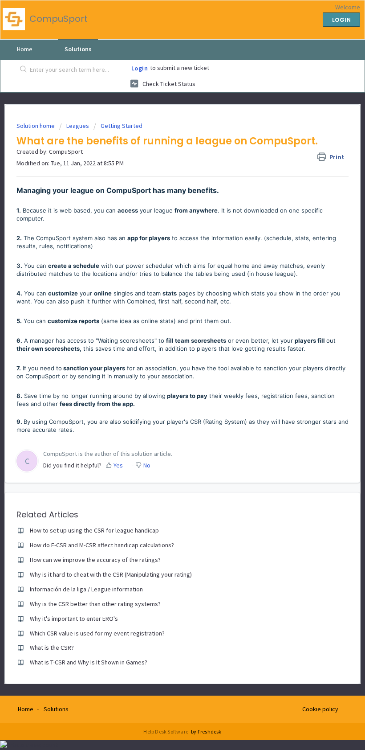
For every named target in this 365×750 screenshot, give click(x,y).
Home (24, 49)
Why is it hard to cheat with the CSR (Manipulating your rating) (111, 574)
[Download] (166, 374)
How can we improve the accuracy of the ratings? (95, 560)
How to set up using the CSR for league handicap (94, 530)
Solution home (36, 126)
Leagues (77, 126)
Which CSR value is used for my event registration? (97, 633)
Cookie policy (320, 709)
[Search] (21, 70)
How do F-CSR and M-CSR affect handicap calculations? (102, 545)
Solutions (78, 49)
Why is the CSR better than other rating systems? (95, 604)
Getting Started (121, 126)
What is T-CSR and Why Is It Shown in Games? (88, 662)
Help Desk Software (166, 731)
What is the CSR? (52, 647)
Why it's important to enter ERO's (74, 619)
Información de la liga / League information (86, 589)
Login (139, 68)
